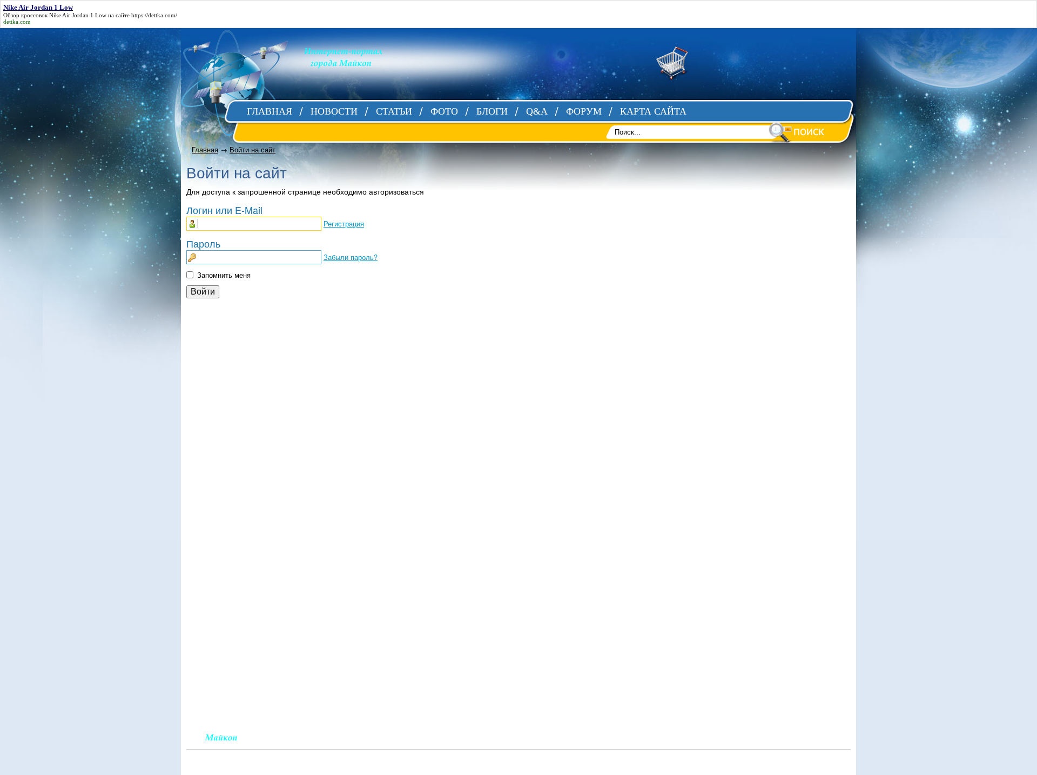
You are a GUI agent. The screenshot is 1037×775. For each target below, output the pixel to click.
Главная (205, 149)
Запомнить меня (224, 275)
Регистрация (344, 223)
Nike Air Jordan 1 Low (77, 15)
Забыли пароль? (351, 257)
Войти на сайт (252, 149)
